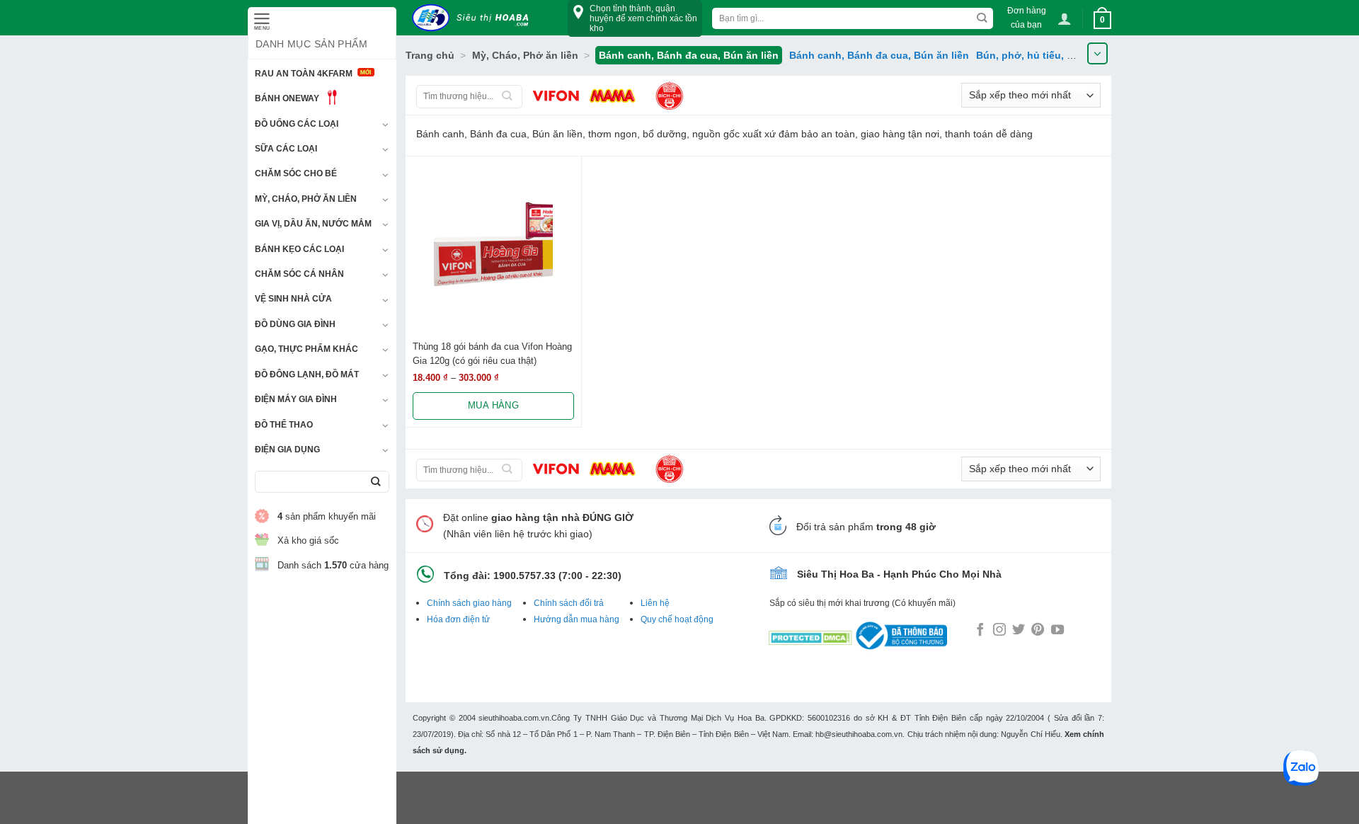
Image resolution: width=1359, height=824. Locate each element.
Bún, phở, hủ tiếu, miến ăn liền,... (1056, 55)
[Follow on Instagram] (999, 631)
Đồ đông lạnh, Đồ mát (307, 374)
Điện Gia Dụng (287, 449)
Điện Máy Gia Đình (296, 399)
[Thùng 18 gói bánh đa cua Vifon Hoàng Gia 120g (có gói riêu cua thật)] (493, 244)
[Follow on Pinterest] (1037, 631)
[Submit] (375, 481)
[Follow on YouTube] (1057, 631)
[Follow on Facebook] (980, 631)
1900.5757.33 (524, 575)
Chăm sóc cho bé (296, 173)
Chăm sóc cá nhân (299, 274)
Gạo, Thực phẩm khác (306, 349)
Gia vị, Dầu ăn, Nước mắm (313, 223)
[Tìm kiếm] (507, 97)
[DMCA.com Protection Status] (810, 635)
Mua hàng (493, 405)
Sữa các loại (286, 148)
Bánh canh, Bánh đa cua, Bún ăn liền (879, 55)
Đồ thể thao (284, 424)
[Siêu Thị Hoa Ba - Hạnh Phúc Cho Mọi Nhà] (474, 18)
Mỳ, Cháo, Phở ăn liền (306, 199)
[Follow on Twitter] (1018, 631)
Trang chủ (430, 55)
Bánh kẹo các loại (299, 249)
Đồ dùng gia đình (295, 324)
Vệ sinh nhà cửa (293, 298)
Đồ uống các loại (296, 124)
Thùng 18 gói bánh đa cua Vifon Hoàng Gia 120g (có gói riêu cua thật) (492, 353)
